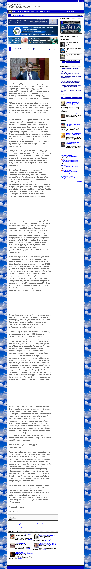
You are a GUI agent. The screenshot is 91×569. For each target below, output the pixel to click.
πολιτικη (20, 11)
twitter (77, 1)
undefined (24, 535)
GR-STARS (64, 165)
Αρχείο (78, 97)
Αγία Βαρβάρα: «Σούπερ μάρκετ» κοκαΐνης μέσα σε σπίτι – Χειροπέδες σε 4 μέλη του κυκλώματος (73, 43)
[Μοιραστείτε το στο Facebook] (13, 518)
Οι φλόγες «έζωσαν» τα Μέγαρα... (72, 113)
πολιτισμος (43, 11)
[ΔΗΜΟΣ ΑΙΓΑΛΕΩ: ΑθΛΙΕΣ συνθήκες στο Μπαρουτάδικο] (62, 56)
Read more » (47, 540)
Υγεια (48, 11)
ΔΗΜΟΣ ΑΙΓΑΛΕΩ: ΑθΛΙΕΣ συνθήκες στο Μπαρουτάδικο (73, 55)
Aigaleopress (14, 4)
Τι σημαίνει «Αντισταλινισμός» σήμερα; (69, 156)
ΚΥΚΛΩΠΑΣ (64, 159)
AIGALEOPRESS (79, 568)
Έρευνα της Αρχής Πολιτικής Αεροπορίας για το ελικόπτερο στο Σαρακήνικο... (73, 124)
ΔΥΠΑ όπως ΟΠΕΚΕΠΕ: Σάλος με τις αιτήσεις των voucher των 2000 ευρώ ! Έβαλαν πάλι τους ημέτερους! (69, 35)
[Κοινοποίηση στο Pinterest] (15, 518)
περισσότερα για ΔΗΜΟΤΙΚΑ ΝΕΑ (71, 62)
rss (82, 1)
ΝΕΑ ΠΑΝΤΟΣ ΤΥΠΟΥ (66, 170)
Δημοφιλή (64, 97)
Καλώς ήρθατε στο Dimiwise (67, 176)
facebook (78, 1)
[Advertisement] (30, 207)
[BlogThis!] (11, 518)
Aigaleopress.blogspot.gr (67, 155)
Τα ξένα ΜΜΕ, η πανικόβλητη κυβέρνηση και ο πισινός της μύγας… (34, 49)
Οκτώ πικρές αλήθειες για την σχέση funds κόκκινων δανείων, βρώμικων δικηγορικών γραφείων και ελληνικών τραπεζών (70, 161)
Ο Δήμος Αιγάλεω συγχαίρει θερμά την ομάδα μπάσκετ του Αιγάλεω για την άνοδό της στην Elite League (73, 49)
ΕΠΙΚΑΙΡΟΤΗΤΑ (15, 515)
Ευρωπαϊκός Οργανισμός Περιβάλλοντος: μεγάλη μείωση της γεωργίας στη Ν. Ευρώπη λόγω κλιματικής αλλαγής (70, 172)
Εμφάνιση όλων (79, 181)
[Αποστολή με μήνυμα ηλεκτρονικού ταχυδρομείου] (9, 518)
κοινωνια (14, 11)
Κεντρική (10, 11)
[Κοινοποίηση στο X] (12, 518)
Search (81, 11)
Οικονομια (27, 11)
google (80, 1)
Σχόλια (71, 97)
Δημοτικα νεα (34, 11)
